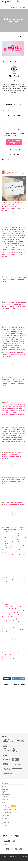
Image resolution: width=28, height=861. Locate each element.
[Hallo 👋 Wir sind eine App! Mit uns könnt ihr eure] (14, 213)
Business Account (6, 827)
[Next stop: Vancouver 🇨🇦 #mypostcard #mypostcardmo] (14, 263)
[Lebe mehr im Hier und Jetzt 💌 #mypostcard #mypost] (14, 288)
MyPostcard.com (9, 858)
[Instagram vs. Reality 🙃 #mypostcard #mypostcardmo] (14, 514)
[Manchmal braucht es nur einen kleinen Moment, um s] (14, 389)
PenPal (3, 788)
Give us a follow (6, 159)
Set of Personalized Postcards (9, 810)
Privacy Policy (5, 796)
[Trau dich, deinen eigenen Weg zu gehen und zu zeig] (14, 489)
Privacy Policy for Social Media (9, 797)
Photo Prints (5, 814)
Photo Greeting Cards (7, 807)
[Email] (19, 36)
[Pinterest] (15, 36)
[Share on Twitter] (12, 36)
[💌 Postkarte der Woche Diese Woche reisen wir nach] (14, 238)
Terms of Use (5, 799)
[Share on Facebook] (8, 36)
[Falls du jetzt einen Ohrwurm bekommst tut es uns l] (14, 664)
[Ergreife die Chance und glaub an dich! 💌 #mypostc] (14, 188)
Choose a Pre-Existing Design (9, 809)
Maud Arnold (10, 24)
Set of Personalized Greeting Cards (10, 812)
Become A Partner (6, 822)
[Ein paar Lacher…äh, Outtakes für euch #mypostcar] (14, 639)
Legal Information (6, 794)
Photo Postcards (9, 806)
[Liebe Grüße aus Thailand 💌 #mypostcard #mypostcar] (14, 589)
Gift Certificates (5, 815)
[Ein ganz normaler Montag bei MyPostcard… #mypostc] (14, 364)
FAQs (3, 793)
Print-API (4, 825)
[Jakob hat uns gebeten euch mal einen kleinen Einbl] (14, 313)
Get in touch (5, 789)
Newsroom (4, 786)
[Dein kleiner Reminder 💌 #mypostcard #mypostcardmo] (14, 564)
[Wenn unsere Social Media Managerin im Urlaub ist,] (14, 414)
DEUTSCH (22, 7)
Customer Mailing (6, 823)
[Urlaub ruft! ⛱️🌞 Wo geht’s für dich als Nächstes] (14, 464)
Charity (3, 791)
